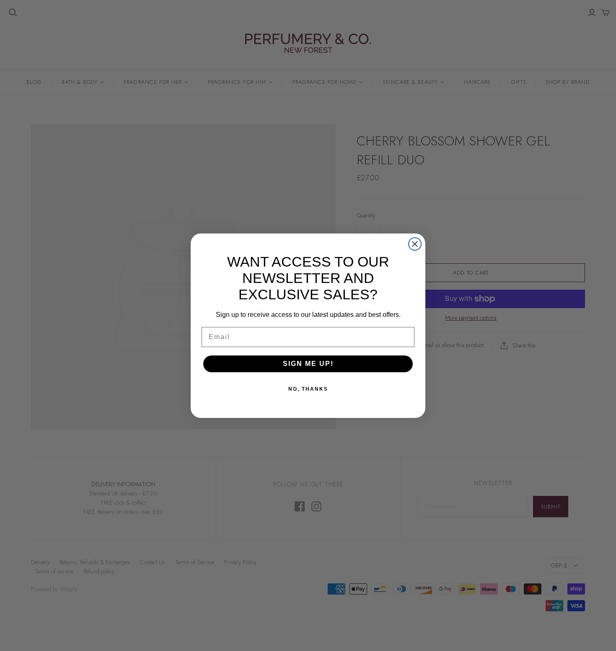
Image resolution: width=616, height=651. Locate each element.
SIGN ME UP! (308, 363)
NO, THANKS (308, 389)
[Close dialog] (415, 244)
